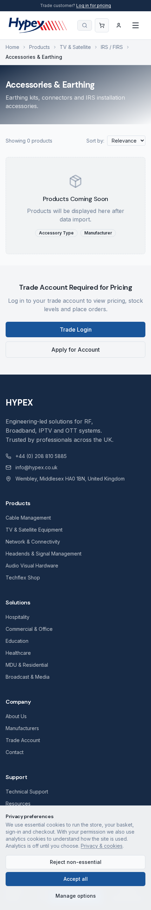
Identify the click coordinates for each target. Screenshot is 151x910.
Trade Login (76, 329)
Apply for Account (75, 349)
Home (12, 47)
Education (17, 641)
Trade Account (23, 740)
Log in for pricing (93, 5)
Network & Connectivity (33, 542)
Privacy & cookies (102, 846)
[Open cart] (102, 25)
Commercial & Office (29, 629)
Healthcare (18, 653)
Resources (18, 804)
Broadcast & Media (28, 677)
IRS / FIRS (112, 47)
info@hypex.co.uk (36, 467)
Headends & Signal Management (43, 554)
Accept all (76, 879)
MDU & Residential (27, 665)
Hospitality (17, 617)
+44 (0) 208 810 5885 (41, 456)
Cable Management (28, 518)
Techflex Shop (23, 577)
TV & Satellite (75, 47)
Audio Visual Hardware (32, 566)
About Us (16, 716)
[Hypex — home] (38, 25)
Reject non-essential (75, 862)
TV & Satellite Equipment (34, 530)
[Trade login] (119, 25)
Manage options (75, 896)
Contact (15, 752)
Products (39, 47)
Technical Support (27, 792)
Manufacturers (22, 728)
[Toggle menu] (136, 25)
